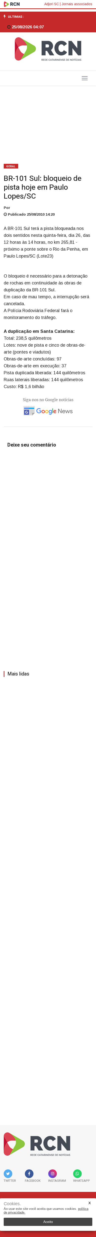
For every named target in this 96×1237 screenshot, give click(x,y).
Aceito (48, 1222)
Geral (11, 166)
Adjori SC (51, 4)
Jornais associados (77, 4)
